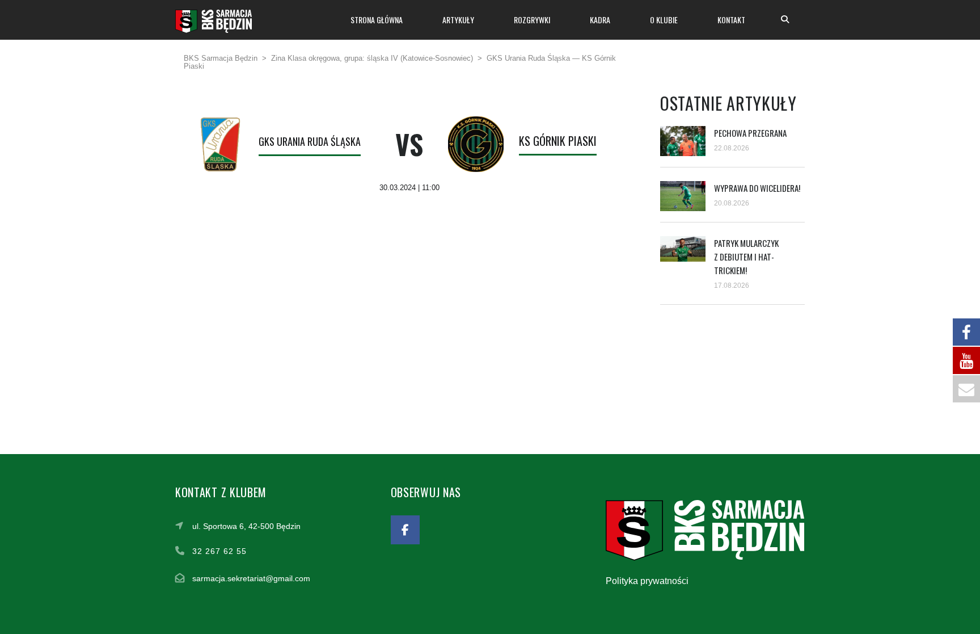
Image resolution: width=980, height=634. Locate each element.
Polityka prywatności (647, 581)
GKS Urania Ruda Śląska (310, 141)
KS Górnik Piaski (558, 140)
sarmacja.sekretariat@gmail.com (251, 578)
